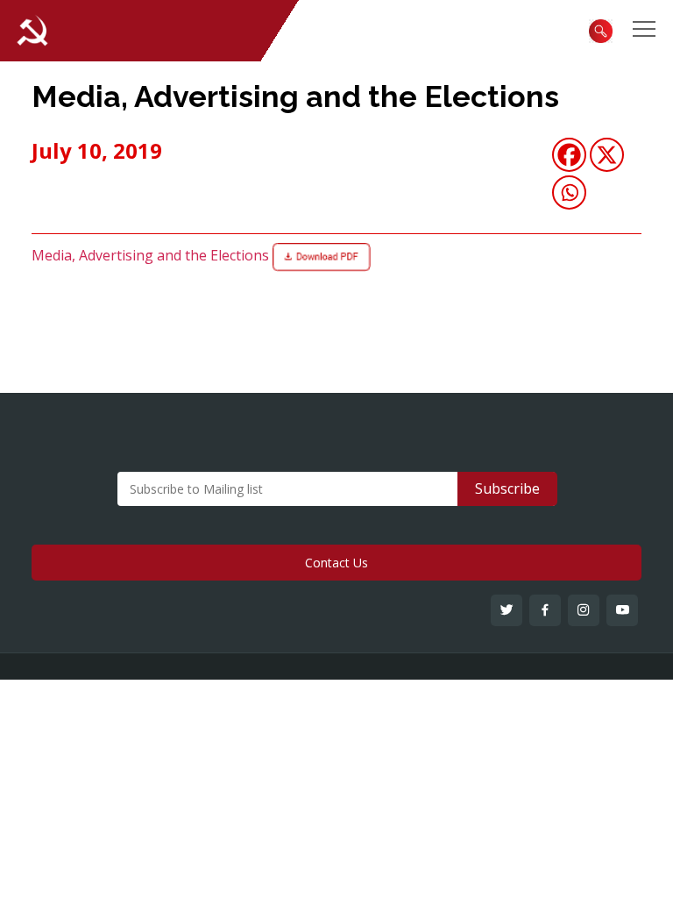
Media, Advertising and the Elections (295, 96)
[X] (607, 155)
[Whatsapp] (569, 192)
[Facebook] (569, 155)
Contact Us (336, 562)
